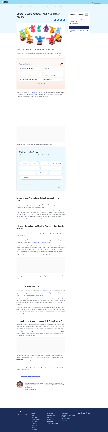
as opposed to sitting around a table (46, 311)
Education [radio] (42, 172)
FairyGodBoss (34, 429)
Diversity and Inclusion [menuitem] (51, 6)
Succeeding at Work (26, 9)
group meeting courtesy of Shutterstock (30, 376)
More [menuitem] (60, 6)
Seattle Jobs (49, 417)
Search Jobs (34, 417)
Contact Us (34, 427)
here (26, 313)
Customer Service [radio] (26, 168)
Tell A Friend (64, 420)
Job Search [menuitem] (21, 6)
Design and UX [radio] (55, 172)
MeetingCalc (19, 212)
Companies (59, 2)
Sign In (104, 2)
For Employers (65, 413)
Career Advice (19, 9)
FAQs (33, 415)
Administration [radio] (25, 177)
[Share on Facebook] (55, 20)
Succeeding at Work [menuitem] (39, 6)
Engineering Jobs (50, 419)
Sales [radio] (34, 163)
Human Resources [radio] (56, 163)
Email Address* (73, 21)
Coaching (81, 2)
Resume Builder (68, 2)
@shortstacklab (28, 387)
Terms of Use (34, 423)
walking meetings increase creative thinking (43, 307)
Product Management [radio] (26, 172)
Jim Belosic (20, 19)
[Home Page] (5, 2)
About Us (33, 413)
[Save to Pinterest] (63, 25)
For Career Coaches (66, 418)
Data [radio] (43, 163)
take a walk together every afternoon (48, 290)
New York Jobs (49, 413)
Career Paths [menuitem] (29, 6)
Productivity (32, 9)
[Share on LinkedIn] (61, 20)
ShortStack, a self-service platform (42, 382)
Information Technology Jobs (52, 423)
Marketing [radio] (24, 163)
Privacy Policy (34, 425)
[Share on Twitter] (58, 20)
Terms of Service (82, 30)
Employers (97, 2)
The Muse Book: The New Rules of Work (68, 415)
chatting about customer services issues (42, 242)
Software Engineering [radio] (48, 168)
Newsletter (88, 2)
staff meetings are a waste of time (35, 92)
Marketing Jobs (49, 421)
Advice (75, 2)
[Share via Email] (64, 20)
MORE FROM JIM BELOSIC (30, 389)
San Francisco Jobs (50, 415)
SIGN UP (79, 27)
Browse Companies (36, 419)
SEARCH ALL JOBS (41, 83)
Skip (59, 187)
